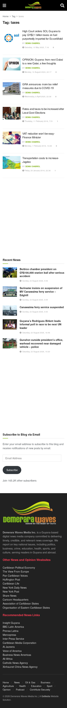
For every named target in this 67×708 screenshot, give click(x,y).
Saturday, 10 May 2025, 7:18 (36, 47)
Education (36, 686)
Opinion (7, 689)
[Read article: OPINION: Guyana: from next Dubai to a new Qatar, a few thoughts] (12, 64)
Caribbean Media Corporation (19, 643)
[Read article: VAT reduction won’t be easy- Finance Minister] (12, 138)
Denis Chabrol (32, 43)
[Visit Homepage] (33, 5)
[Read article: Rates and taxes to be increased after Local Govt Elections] (12, 113)
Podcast (20, 689)
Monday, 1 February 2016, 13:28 (38, 146)
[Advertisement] (33, 217)
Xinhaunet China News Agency (20, 666)
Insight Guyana (11, 623)
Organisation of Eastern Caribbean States (26, 607)
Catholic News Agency (15, 663)
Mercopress (9, 635)
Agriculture (8, 686)
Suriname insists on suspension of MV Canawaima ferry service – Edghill (41, 291)
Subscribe (12, 470)
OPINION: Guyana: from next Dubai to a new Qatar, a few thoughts (42, 61)
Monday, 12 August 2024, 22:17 (37, 72)
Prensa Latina (10, 631)
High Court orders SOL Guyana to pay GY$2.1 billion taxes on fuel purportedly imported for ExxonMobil (42, 34)
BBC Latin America (13, 626)
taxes (21, 16)
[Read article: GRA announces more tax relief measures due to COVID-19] (12, 88)
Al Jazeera (9, 646)
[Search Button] (62, 5)
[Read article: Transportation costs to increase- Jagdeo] (12, 162)
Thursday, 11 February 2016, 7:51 (38, 121)
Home (6, 16)
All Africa (8, 658)
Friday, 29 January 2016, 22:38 (37, 170)
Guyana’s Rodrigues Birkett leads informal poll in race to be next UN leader (40, 324)
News (17, 682)
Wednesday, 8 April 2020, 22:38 (37, 96)
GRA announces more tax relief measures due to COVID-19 (40, 86)
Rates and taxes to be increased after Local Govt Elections (43, 110)
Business (45, 682)
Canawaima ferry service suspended (42, 307)
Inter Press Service (13, 638)
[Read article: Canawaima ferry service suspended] (10, 310)
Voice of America (12, 651)
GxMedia (45, 696)
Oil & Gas (30, 682)
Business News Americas (17, 655)
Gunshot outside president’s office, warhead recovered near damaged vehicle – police (41, 343)
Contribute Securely (40, 689)
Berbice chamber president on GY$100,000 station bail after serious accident (42, 272)
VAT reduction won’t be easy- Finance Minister (38, 135)
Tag (13, 16)
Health (22, 686)
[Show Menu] (4, 5)
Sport (49, 686)
